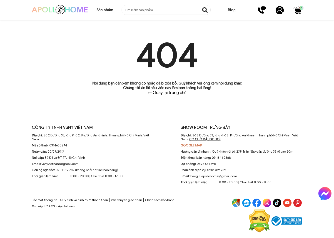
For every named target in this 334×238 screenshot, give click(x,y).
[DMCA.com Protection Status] (259, 221)
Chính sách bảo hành (159, 200)
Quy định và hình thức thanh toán (84, 200)
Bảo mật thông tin (44, 200)
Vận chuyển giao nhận (126, 200)
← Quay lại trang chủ (167, 92)
